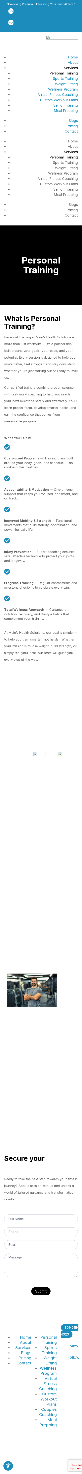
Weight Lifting (66, 84)
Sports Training (65, 78)
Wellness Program (63, 89)
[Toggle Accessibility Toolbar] (8, 1466)
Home (73, 57)
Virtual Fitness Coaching (58, 95)
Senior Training (65, 105)
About (73, 62)
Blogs (73, 120)
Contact (71, 131)
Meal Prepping (66, 111)
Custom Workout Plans (59, 100)
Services (71, 68)
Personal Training (63, 73)
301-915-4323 (69, 1331)
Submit (41, 1291)
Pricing (72, 126)
